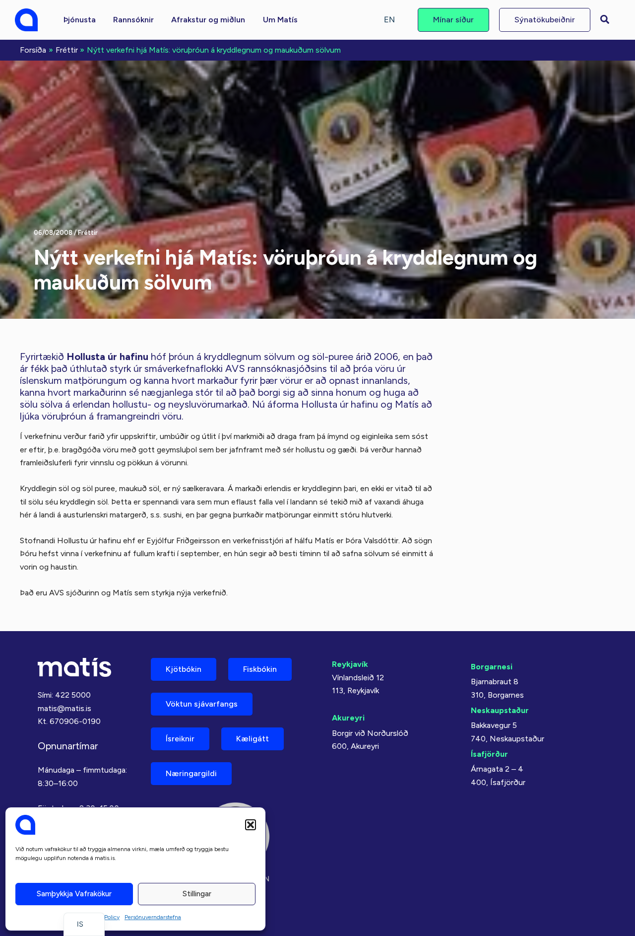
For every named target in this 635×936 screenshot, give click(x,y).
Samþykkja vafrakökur (74, 893)
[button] (250, 825)
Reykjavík (350, 664)
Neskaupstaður (500, 710)
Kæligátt (252, 738)
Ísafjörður (489, 754)
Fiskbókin (260, 669)
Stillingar (197, 893)
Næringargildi (191, 773)
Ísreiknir (180, 738)
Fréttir (88, 232)
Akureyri (348, 717)
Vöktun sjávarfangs (202, 704)
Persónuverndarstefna (153, 917)
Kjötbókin (183, 669)
